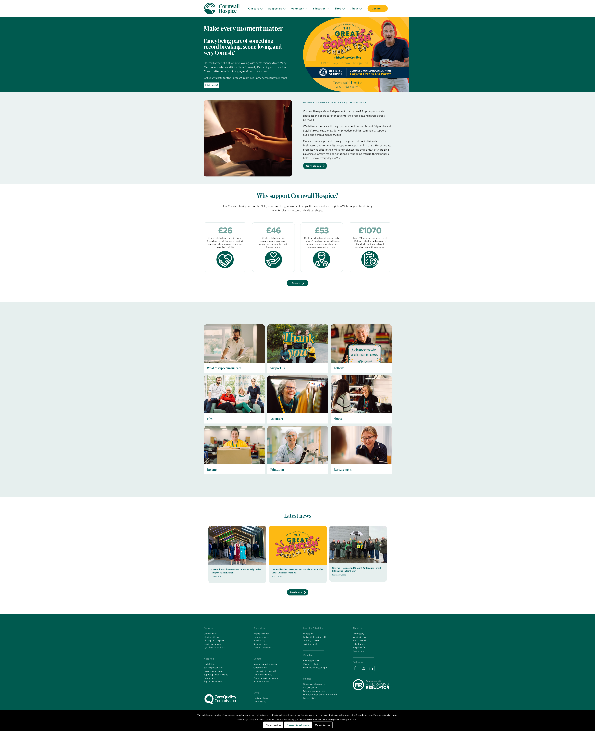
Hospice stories (360, 640)
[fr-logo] (371, 685)
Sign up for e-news (213, 681)
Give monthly (260, 667)
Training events (310, 644)
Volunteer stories (311, 664)
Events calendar (261, 633)
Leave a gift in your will (264, 671)
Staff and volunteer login (315, 667)
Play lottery (259, 640)
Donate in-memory (262, 674)
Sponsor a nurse (261, 644)
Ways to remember (262, 647)
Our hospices (210, 633)
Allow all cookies (273, 725)
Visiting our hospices (214, 640)
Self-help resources (213, 667)
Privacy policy (310, 687)
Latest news (358, 644)
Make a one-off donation (265, 664)
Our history (358, 633)
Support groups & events (216, 674)
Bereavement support (214, 671)
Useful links (209, 664)
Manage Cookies (322, 725)
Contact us (209, 678)
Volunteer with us (311, 660)
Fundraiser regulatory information (320, 694)
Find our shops (260, 698)
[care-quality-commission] (222, 698)
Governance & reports (313, 684)
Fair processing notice (314, 691)
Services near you (212, 644)
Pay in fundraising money (265, 678)
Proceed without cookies (298, 725)
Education (308, 633)
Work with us (359, 637)
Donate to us (259, 701)
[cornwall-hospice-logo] (224, 8)
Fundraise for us (261, 637)
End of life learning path (314, 637)
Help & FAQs (359, 647)
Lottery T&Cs (309, 698)
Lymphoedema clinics (214, 647)
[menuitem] (256, 8)
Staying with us (211, 637)
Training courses (311, 640)
